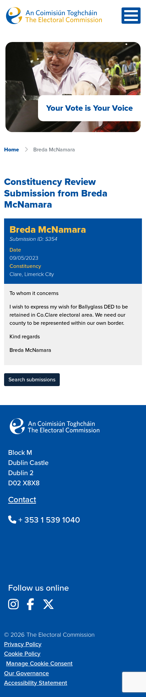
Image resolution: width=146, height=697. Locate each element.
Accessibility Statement (35, 682)
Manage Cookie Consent (39, 663)
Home (11, 149)
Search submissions (31, 379)
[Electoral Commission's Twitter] (48, 604)
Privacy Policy (22, 644)
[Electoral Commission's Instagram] (13, 604)
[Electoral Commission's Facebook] (30, 604)
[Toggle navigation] (131, 15)
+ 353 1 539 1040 (48, 520)
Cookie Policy (22, 653)
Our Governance (26, 673)
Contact (22, 499)
